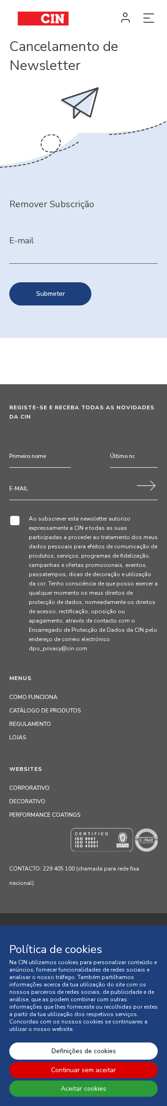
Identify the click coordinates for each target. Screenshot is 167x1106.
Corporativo (29, 788)
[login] (125, 18)
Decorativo (27, 801)
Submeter (50, 293)
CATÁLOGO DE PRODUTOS (45, 710)
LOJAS (17, 737)
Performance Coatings (44, 815)
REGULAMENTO (30, 724)
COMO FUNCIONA (33, 697)
